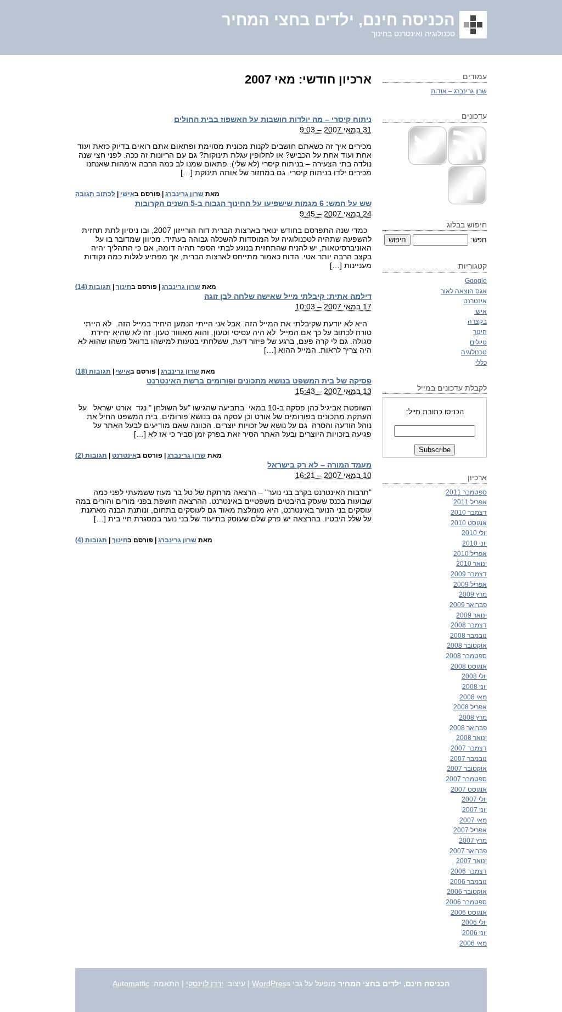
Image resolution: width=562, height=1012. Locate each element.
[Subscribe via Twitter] (427, 163)
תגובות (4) (91, 540)
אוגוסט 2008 (469, 666)
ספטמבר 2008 (466, 655)
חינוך (123, 286)
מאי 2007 (473, 820)
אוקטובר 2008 (467, 645)
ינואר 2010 (471, 563)
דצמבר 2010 (469, 512)
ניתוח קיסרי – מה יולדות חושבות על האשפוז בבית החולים (273, 119)
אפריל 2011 (470, 501)
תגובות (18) (93, 371)
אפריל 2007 (470, 829)
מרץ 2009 (473, 594)
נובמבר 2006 (468, 881)
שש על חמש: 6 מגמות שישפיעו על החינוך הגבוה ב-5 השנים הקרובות (253, 203)
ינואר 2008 (471, 737)
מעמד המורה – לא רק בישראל (319, 464)
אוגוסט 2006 (469, 912)
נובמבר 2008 (468, 635)
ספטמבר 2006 (466, 901)
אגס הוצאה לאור (464, 290)
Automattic (131, 983)
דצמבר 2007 (469, 748)
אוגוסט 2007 (469, 789)
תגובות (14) (93, 286)
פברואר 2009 (468, 604)
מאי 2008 (473, 696)
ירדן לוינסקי (204, 983)
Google (476, 280)
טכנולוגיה (474, 351)
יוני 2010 (474, 543)
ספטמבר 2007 (466, 778)
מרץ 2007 (473, 840)
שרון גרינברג (184, 194)
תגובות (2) (91, 455)
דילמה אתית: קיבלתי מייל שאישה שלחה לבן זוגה (288, 296)
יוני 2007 (474, 809)
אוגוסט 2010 (469, 522)
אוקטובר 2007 (467, 768)
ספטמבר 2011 (466, 492)
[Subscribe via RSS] (467, 163)
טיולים (478, 342)
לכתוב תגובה (95, 194)
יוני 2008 (474, 686)
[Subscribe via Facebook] (467, 202)
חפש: (478, 240)
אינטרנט (124, 455)
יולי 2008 (474, 676)
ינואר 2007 (471, 860)
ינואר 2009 (471, 615)
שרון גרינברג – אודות (459, 90)
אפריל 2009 (470, 584)
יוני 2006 (474, 932)
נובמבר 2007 (468, 758)
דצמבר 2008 (469, 625)
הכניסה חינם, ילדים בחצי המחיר (338, 20)
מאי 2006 (473, 943)
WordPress (271, 983)
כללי (481, 362)
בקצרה (477, 321)
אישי (127, 194)
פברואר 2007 (468, 850)
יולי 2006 (474, 922)
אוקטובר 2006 (467, 891)
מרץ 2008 (473, 717)
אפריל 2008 (470, 706)
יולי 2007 (474, 799)
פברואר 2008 (468, 727)
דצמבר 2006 (469, 871)
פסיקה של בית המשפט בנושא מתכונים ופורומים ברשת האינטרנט (259, 380)
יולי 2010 (474, 532)
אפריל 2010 (470, 553)
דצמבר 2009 (469, 573)
